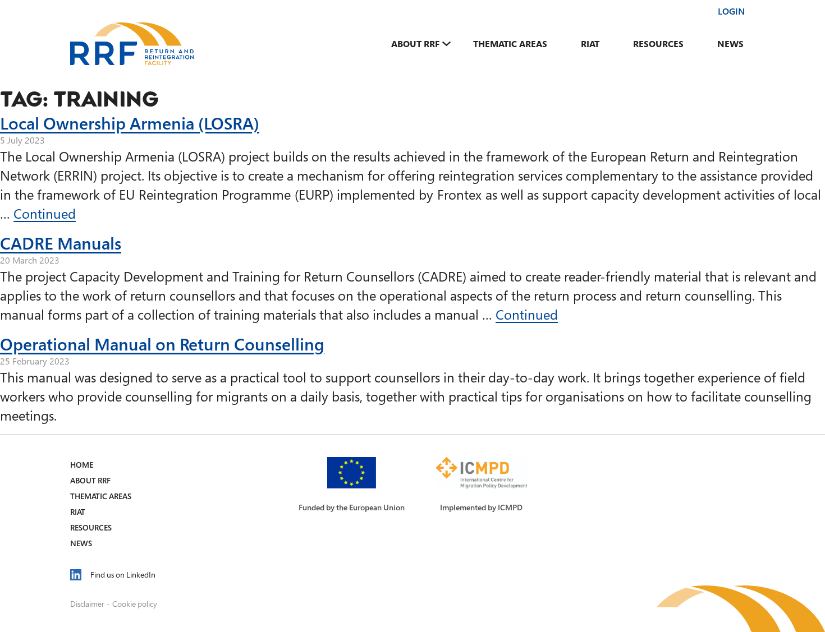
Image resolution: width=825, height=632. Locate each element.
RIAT (590, 44)
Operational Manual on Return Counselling (162, 344)
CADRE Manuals (60, 243)
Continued (44, 213)
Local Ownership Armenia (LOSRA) (129, 123)
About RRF (415, 44)
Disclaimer (87, 603)
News (730, 44)
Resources (658, 44)
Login (731, 11)
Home (81, 464)
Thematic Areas (510, 44)
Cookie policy (134, 603)
